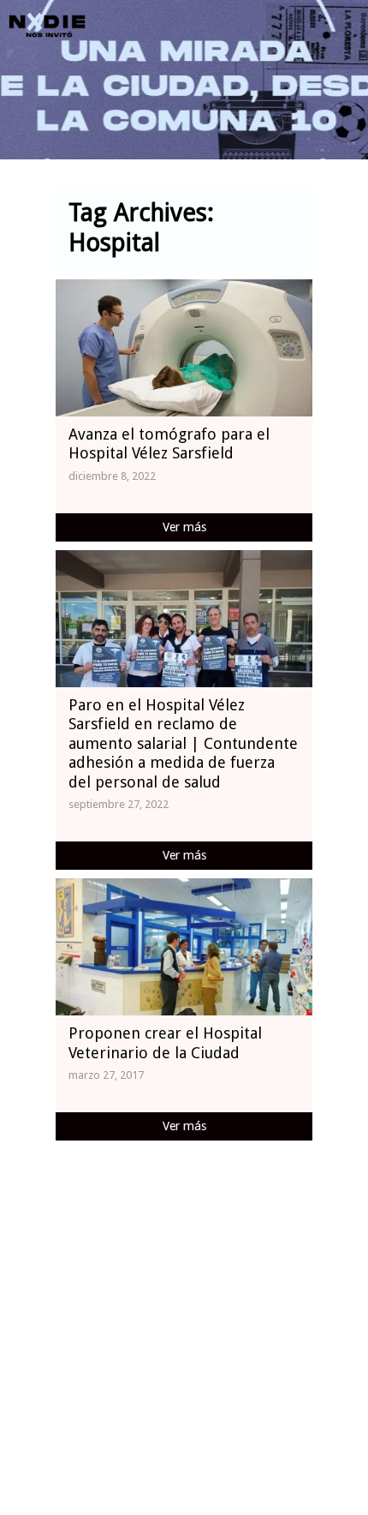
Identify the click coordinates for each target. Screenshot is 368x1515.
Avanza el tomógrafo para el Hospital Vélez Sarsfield (169, 444)
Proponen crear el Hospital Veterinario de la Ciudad (165, 1043)
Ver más (184, 527)
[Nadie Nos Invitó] (47, 25)
